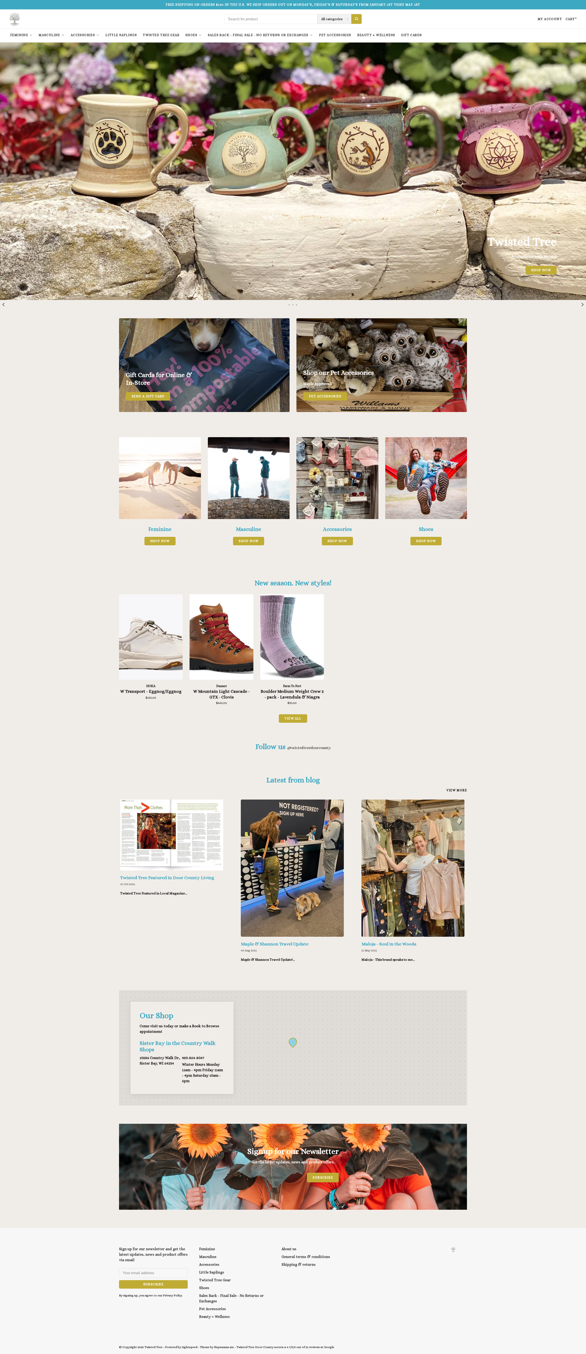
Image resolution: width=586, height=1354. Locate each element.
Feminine (19, 35)
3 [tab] (296, 304)
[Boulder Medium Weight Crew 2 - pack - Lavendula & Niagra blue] (292, 637)
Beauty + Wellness (376, 35)
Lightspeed (189, 1347)
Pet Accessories (335, 35)
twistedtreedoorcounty (309, 748)
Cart (571, 19)
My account (550, 19)
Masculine (49, 35)
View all (293, 718)
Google (329, 1347)
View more (456, 790)
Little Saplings (121, 35)
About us (289, 1249)
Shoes (191, 35)
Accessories (83, 35)
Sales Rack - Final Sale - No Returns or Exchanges (258, 35)
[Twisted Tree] (453, 1249)
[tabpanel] (293, 171)
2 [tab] (293, 304)
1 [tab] (289, 304)
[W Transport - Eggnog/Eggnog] (151, 637)
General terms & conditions (306, 1257)
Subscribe (323, 1177)
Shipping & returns (299, 1264)
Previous (3, 304)
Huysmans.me (224, 1347)
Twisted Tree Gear (161, 35)
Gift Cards (411, 35)
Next (582, 304)
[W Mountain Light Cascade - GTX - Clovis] (221, 637)
